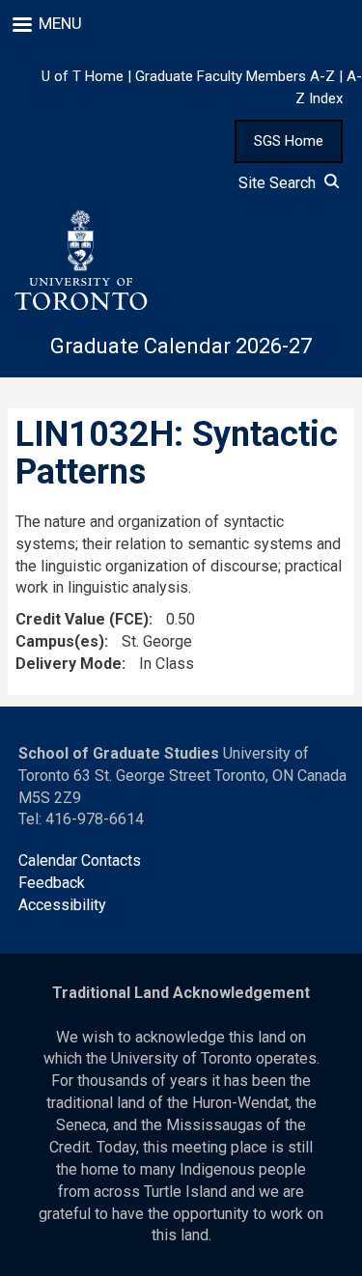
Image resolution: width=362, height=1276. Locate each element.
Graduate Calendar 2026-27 (181, 346)
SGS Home (288, 141)
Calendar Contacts (79, 860)
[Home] (80, 261)
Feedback (51, 883)
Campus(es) (59, 641)
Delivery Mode (68, 663)
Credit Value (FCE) (82, 619)
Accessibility (62, 905)
